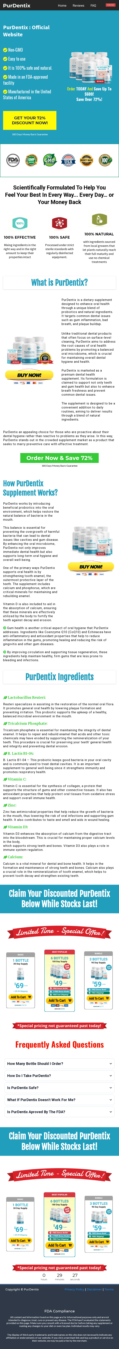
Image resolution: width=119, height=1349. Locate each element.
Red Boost (48, 1297)
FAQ (93, 5)
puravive (29, 1297)
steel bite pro (19, 1292)
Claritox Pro (26, 1295)
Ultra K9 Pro (10, 1299)
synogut (43, 1299)
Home (62, 5)
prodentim (33, 1299)
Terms (109, 1289)
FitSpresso (15, 1295)
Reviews (78, 5)
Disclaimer (94, 1289)
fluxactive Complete (42, 1295)
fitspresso (9, 1297)
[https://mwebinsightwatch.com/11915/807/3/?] (110, 5)
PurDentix (69, 300)
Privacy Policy (74, 1289)
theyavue (19, 1297)
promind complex (35, 1292)
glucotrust (22, 1299)
